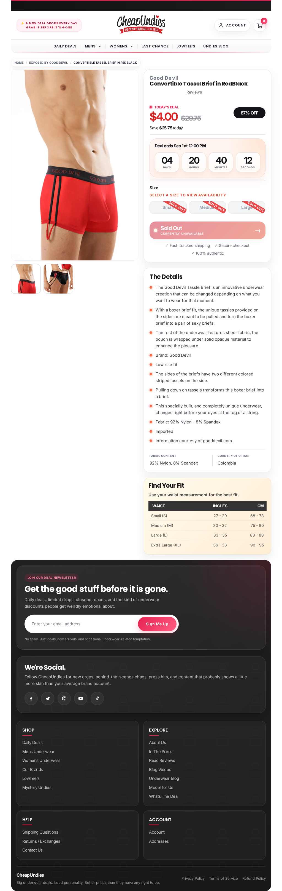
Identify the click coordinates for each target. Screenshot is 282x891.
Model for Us (161, 787)
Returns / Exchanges (41, 841)
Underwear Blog (164, 778)
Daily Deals (65, 46)
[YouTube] (80, 698)
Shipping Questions (40, 832)
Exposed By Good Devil (48, 63)
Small (168, 207)
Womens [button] (118, 46)
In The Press (160, 751)
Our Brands (32, 769)
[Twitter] (47, 698)
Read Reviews (162, 760)
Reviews (194, 92)
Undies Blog (216, 46)
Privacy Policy (193, 878)
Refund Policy (254, 878)
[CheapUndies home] (141, 24)
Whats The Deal (163, 796)
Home (19, 63)
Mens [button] (90, 46)
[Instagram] (64, 698)
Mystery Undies (36, 787)
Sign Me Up (157, 623)
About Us (157, 742)
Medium (207, 207)
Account (157, 832)
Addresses (159, 841)
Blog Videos (160, 769)
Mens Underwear (38, 751)
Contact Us (32, 850)
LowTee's (186, 46)
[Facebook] (31, 698)
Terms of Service (223, 878)
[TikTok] (97, 698)
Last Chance (155, 46)
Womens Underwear (41, 760)
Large (247, 207)
